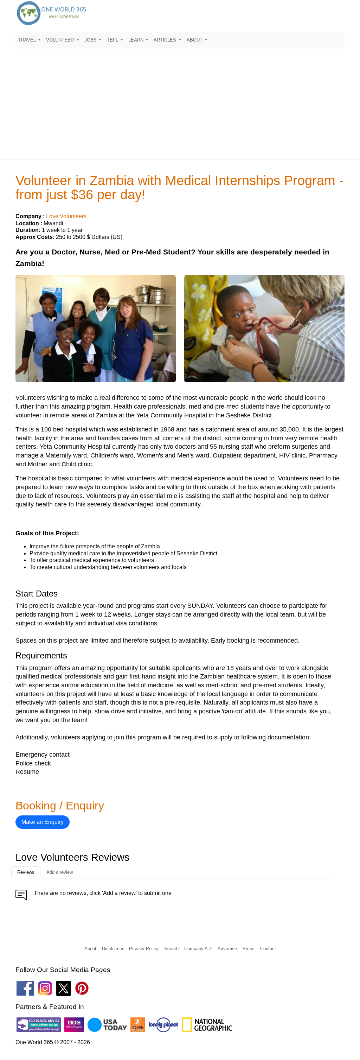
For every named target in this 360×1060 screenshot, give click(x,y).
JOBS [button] (91, 40)
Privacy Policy (144, 948)
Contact (268, 948)
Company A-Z (198, 948)
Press (249, 948)
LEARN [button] (136, 40)
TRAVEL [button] (27, 40)
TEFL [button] (113, 40)
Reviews (25, 872)
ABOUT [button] (195, 40)
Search (171, 948)
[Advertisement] (180, 100)
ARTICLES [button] (166, 40)
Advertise (227, 948)
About (90, 948)
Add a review (59, 872)
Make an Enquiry (42, 822)
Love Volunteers (66, 216)
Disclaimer (112, 948)
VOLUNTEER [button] (60, 40)
